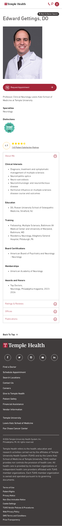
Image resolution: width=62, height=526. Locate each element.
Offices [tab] (8, 311)
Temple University (12, 418)
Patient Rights (9, 492)
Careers (7, 388)
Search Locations (11, 378)
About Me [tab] (10, 156)
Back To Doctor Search (49, 14)
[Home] (31, 346)
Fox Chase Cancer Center (15, 429)
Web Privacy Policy (11, 512)
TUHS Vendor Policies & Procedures (18, 508)
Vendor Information (12, 410)
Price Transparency (11, 520)
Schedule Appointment (14, 372)
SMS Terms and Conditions (14, 516)
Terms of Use (8, 488)
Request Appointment (20, 87)
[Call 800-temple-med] (49, 4)
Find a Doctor (9, 367)
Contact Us (8, 383)
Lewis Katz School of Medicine (18, 423)
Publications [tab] (11, 319)
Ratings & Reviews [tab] (14, 304)
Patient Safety (10, 399)
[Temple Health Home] (15, 4)
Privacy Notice (9, 496)
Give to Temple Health (14, 394)
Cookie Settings (9, 504)
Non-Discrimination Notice (14, 500)
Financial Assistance (13, 404)
